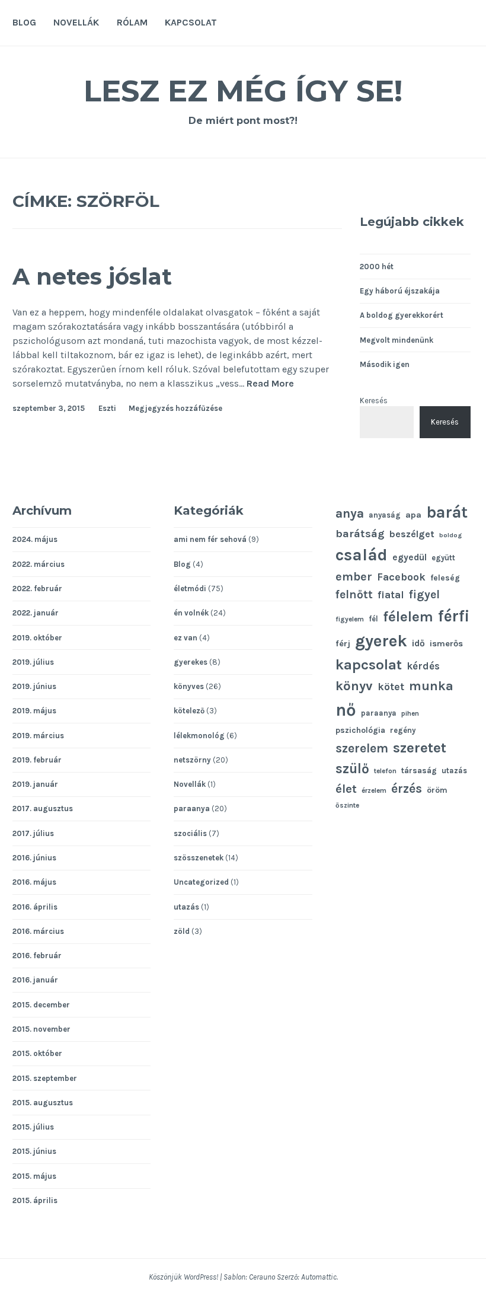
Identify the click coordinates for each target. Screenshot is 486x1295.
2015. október (37, 1053)
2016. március (38, 931)
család (361, 554)
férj (342, 644)
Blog (24, 22)
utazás (186, 906)
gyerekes (190, 662)
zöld (182, 931)
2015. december (41, 1004)
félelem (408, 616)
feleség (445, 577)
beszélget (411, 534)
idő (418, 643)
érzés (406, 789)
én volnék (191, 612)
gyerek (381, 640)
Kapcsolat (191, 22)
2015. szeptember (44, 1078)
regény (402, 730)
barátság (360, 533)
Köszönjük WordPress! (183, 1276)
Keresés (374, 400)
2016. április (34, 906)
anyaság (385, 515)
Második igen (385, 364)
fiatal (391, 595)
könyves (189, 686)
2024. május (34, 539)
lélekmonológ (199, 735)
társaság (419, 770)
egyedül (409, 557)
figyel (424, 594)
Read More (270, 384)
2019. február (37, 759)
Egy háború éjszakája (400, 290)
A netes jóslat (92, 277)
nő (345, 710)
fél (373, 618)
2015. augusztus (42, 1102)
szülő (352, 769)
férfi (454, 616)
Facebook (401, 577)
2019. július (33, 662)
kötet (391, 687)
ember (353, 576)
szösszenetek (198, 857)
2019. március (38, 735)
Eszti (107, 408)
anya (349, 513)
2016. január (35, 979)
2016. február (37, 955)
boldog (450, 535)
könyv (354, 686)
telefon (385, 771)
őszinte (347, 805)
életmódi (190, 588)
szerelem (361, 748)
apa (413, 515)
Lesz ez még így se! (243, 91)
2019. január (35, 784)
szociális (190, 833)
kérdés (423, 666)
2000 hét (377, 266)
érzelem (374, 790)
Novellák (76, 22)
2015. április (34, 1200)
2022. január (35, 612)
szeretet (419, 747)
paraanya (192, 808)
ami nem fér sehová (210, 539)
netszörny (192, 759)
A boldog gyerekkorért (401, 315)
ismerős (446, 644)
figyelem (349, 619)
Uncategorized (201, 882)
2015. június (34, 1151)
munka (431, 685)
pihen (410, 713)
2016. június (34, 857)
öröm (437, 790)
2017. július (33, 833)
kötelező (189, 710)
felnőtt (354, 594)
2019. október (37, 637)
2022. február (37, 588)
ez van (185, 637)
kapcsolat (368, 664)
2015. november (41, 1029)
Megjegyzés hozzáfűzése (175, 408)
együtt (443, 557)
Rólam (132, 22)
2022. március (38, 564)
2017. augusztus (42, 808)
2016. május (34, 882)
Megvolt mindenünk (396, 340)
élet (346, 789)
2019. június (34, 686)
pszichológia (360, 730)
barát (447, 512)
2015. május (34, 1176)
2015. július (33, 1126)
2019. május (34, 710)
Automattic (319, 1276)
